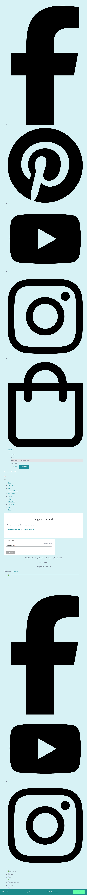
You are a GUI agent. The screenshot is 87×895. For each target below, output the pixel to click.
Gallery (10, 499)
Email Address (10, 545)
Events (10, 496)
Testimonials (11, 501)
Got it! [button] (78, 892)
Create (16, 571)
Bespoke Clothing (13, 491)
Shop (9, 488)
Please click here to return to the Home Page (20, 529)
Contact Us (11, 504)
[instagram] (45, 867)
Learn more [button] (54, 892)
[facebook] (45, 124)
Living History (12, 493)
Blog (9, 507)
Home (9, 483)
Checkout (24, 466)
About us (10, 485)
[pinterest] (45, 203)
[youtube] (45, 271)
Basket (15, 466)
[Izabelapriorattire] (45, 358)
